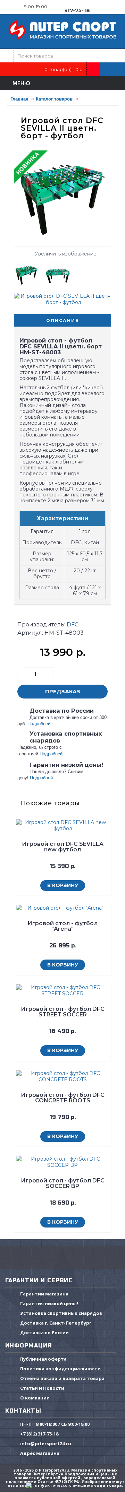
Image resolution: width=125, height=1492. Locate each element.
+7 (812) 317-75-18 (39, 1434)
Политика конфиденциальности (60, 1368)
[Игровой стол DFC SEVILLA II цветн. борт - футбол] (29, 272)
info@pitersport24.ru (45, 1443)
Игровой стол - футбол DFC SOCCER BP (63, 1183)
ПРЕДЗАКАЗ (62, 691)
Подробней (38, 723)
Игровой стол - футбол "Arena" (62, 926)
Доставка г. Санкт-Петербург (55, 1323)
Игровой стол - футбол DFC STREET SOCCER (63, 1012)
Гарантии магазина (44, 1294)
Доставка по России (44, 1332)
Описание (62, 320)
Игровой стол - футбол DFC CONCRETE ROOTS (63, 1098)
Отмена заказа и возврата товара (62, 1378)
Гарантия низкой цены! (49, 1303)
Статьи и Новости (42, 1388)
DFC (72, 624)
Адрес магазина (39, 1453)
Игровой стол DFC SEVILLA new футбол (62, 847)
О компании (35, 1398)
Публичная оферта (43, 1359)
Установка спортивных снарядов (61, 1313)
